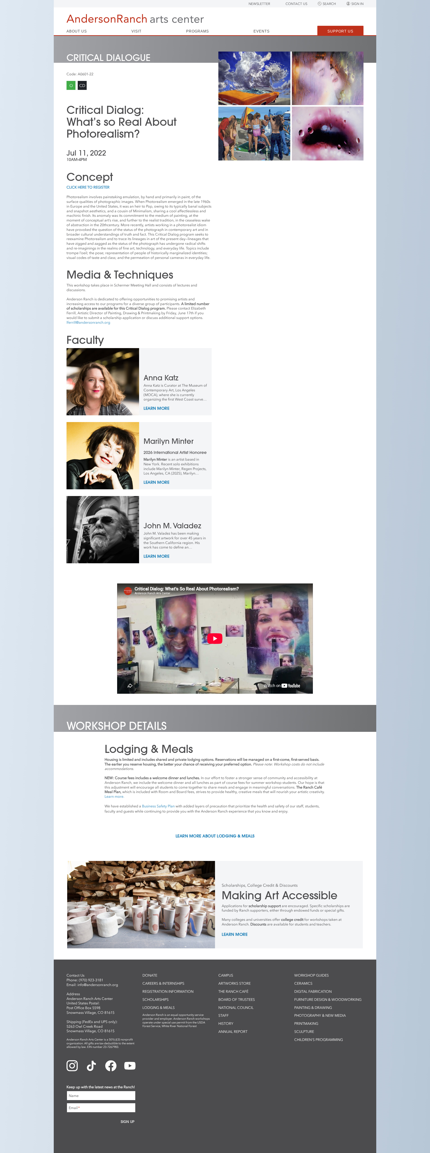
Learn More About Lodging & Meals (215, 836)
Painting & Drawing (313, 1007)
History (225, 1023)
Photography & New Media (320, 1015)
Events (262, 31)
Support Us (340, 31)
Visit (136, 31)
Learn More (156, 408)
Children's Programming (318, 1039)
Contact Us (296, 4)
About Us (77, 31)
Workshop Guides (311, 975)
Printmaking (306, 1023)
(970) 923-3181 (91, 980)
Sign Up (127, 1121)
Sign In (357, 4)
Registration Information (168, 991)
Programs (197, 31)
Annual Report (232, 1031)
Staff (223, 1015)
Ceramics (303, 983)
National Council (236, 1007)
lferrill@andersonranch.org (88, 322)
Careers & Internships (163, 983)
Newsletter (259, 4)
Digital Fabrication (313, 991)
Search (329, 4)
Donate (149, 975)
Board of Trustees (236, 999)
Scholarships (155, 999)
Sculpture (304, 1031)
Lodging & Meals (158, 1007)
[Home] (135, 18)
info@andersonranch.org (97, 984)
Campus (225, 975)
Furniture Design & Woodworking (327, 999)
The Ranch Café (233, 991)
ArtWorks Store (234, 983)
